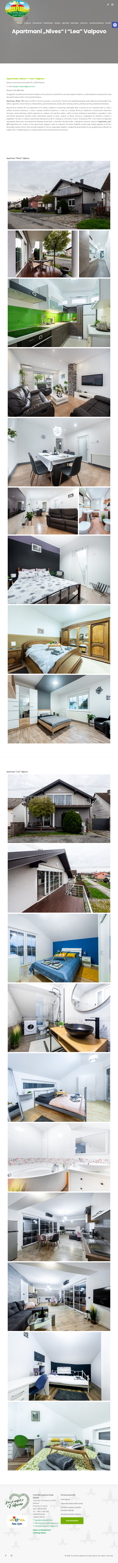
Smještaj (57, 23)
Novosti (19, 23)
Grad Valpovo (65, 1499)
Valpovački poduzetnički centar (72, 1503)
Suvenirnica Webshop (96, 23)
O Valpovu (27, 23)
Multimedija (74, 23)
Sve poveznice (72, 1520)
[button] (115, 25)
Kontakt (108, 23)
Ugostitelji (65, 23)
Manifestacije (48, 23)
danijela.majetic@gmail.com (24, 86)
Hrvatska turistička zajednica (71, 1514)
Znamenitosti (37, 23)
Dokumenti (84, 23)
